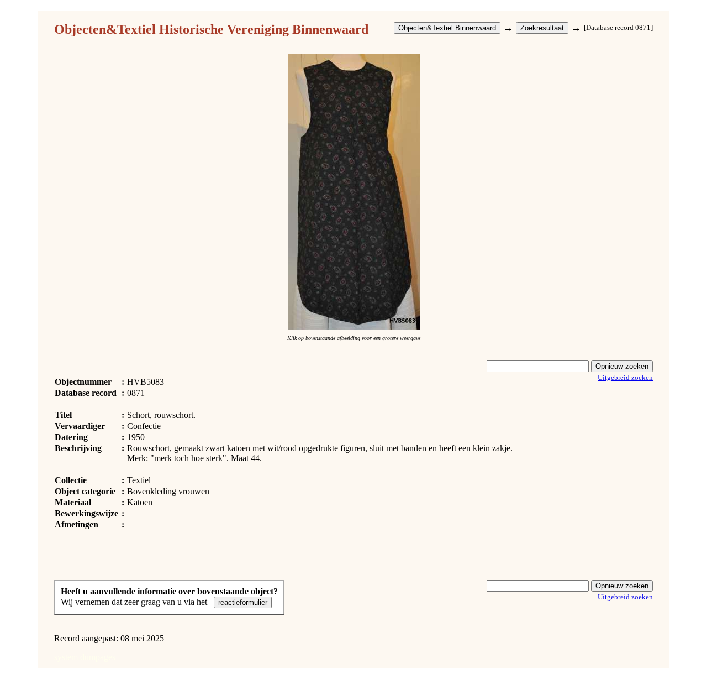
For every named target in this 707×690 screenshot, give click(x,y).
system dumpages (84, 657)
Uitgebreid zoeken (625, 377)
